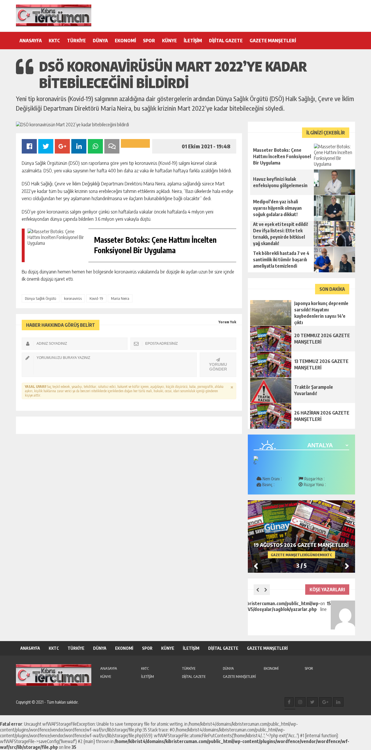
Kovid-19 (96, 298)
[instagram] (300, 702)
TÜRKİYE (76, 40)
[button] (347, 566)
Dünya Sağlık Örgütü (40, 298)
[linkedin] (338, 702)
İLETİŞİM (193, 40)
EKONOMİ (125, 40)
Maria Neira (120, 298)
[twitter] (312, 702)
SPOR (149, 40)
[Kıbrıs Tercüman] (53, 15)
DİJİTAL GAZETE (226, 40)
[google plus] (325, 702)
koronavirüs (73, 298)
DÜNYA (100, 40)
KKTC (54, 40)
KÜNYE (169, 40)
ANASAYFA (30, 40)
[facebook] (289, 702)
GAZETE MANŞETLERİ (273, 40)
